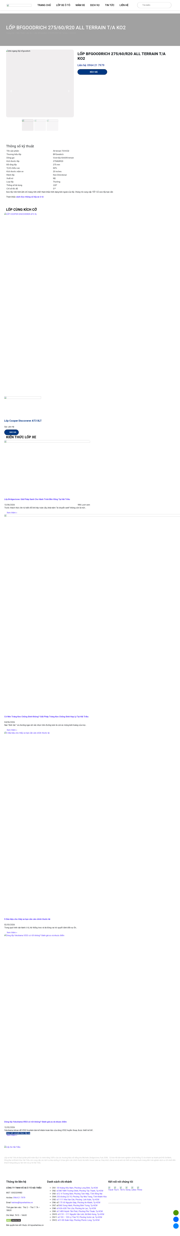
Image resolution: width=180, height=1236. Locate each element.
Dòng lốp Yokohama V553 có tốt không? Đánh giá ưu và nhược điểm (35, 1122)
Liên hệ (124, 5)
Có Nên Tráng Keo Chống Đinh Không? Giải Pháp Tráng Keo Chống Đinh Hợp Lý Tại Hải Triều (46, 716)
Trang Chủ (44, 5)
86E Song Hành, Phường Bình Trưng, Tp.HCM (78, 1205)
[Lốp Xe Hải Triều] (19, 5)
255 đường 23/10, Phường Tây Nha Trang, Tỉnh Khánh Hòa (82, 1196)
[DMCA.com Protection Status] (13, 1220)
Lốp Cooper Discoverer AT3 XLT (23, 420)
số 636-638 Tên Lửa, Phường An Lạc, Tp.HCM (76, 1208)
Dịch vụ (95, 5)
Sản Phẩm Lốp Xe (24, 33)
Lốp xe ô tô (63, 5)
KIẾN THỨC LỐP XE (21, 437)
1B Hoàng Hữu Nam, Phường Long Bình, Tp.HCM (77, 1188)
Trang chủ (10, 33)
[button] (11, 91)
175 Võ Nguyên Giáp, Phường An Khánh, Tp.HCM (79, 1202)
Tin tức (109, 5)
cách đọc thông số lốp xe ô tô (30, 197)
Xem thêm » (12, 512)
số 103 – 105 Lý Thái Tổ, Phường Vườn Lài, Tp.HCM (80, 1217)
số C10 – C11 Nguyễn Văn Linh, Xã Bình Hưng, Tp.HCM (81, 1214)
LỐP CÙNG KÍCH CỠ (21, 210)
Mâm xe (80, 5)
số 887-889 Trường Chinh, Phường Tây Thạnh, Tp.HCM (80, 1191)
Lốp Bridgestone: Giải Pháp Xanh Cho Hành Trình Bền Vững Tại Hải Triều (37, 499)
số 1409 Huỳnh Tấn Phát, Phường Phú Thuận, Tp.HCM (80, 1211)
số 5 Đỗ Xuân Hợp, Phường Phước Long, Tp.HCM (78, 1220)
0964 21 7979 (19, 1197)
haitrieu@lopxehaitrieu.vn (22, 1202)
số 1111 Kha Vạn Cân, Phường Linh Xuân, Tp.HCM (78, 1199)
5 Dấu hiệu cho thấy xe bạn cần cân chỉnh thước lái (27, 919)
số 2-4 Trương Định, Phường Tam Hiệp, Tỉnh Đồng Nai (79, 1194)
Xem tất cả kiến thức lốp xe (18, 1133)
